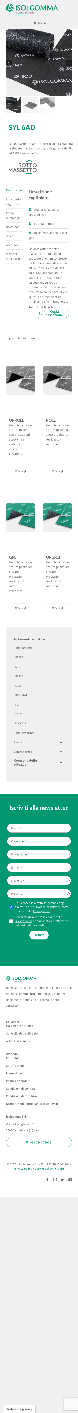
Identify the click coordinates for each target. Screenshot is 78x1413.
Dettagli (21, 471)
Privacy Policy (41, 911)
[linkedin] (62, 1179)
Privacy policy (22, 1168)
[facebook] (47, 1179)
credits (60, 1168)
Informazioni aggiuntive (14, 201)
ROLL (50, 420)
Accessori (12, 245)
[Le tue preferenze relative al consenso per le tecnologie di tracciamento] (19, 1409)
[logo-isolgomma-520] (32, 5)
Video (10, 236)
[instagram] (55, 1179)
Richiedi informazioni (14, 256)
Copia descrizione (54, 313)
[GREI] (20, 517)
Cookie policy (43, 1168)
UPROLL (16, 420)
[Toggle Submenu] (61, 639)
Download (13, 227)
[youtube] (70, 1179)
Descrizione (14, 190)
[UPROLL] (20, 380)
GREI (13, 557)
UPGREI (53, 557)
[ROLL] (57, 380)
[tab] (14, 190)
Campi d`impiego (13, 215)
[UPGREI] (57, 517)
